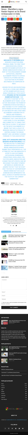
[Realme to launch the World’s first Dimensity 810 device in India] (4, 243)
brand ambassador (14, 183)
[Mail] (12, 428)
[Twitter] (17, 225)
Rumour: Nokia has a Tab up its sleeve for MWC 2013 (7, 200)
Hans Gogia (4, 16)
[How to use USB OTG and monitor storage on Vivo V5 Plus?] (4, 354)
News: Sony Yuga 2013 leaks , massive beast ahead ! (20, 200)
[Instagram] (8, 428)
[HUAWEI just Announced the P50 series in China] (4, 261)
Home (2, 4)
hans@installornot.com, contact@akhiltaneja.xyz (16, 419)
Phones (6, 4)
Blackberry (7, 183)
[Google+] (14, 225)
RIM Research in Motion (19, 184)
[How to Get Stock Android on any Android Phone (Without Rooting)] (4, 348)
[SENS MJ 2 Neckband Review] (4, 361)
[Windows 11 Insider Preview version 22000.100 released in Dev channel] (4, 268)
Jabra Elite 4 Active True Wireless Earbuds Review (11, 375)
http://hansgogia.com (14, 216)
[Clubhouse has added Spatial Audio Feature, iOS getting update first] (4, 249)
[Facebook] (11, 225)
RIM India (11, 184)
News (10, 6)
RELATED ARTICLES (6, 231)
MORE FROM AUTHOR (16, 231)
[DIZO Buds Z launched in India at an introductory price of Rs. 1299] (4, 236)
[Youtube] (22, 428)
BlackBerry (11, 4)
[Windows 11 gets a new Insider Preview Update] (4, 255)
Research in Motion (5, 184)
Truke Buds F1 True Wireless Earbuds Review (10, 372)
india (20, 183)
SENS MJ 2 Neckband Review (15, 359)
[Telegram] (15, 428)
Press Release (14, 58)
